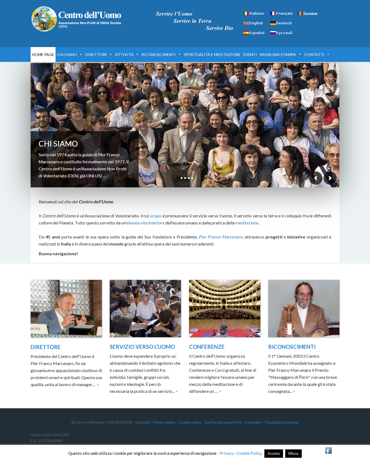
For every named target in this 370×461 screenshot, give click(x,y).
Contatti (142, 422)
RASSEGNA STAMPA (278, 54)
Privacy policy (164, 422)
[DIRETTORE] (66, 309)
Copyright (253, 422)
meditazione (246, 222)
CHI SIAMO (67, 54)
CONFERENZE (207, 346)
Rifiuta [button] (293, 453)
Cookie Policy (249, 453)
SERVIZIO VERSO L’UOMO (142, 346)
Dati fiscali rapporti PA (223, 422)
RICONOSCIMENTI (159, 54)
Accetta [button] (274, 453)
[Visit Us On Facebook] (328, 453)
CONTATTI (314, 54)
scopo (155, 215)
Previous (316, 178)
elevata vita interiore (145, 222)
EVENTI (250, 54)
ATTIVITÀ (124, 54)
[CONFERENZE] (224, 309)
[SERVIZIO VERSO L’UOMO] (145, 309)
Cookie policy (190, 422)
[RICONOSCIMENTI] (303, 309)
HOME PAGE (43, 54)
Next (330, 178)
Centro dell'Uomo (77, 18)
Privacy (226, 453)
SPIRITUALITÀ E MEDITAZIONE (212, 54)
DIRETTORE (96, 54)
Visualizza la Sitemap (282, 422)
